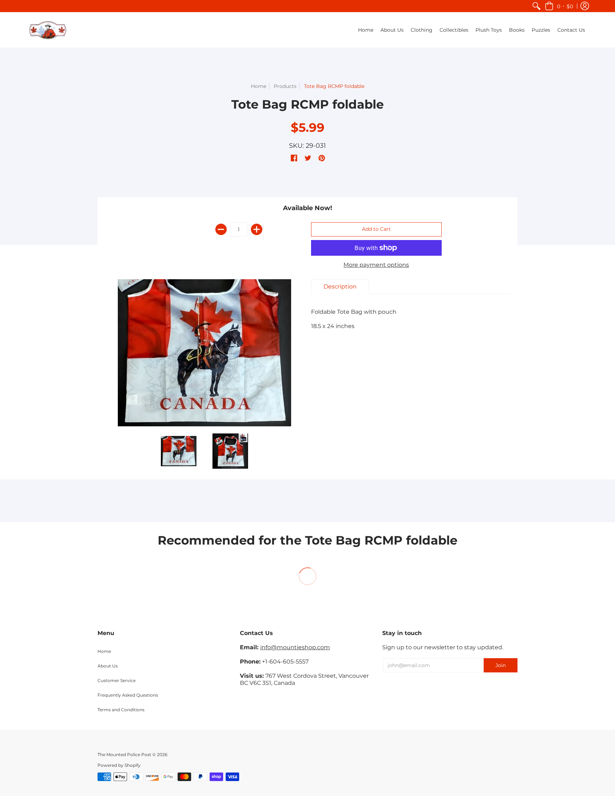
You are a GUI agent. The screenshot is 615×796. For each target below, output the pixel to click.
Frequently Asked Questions (128, 695)
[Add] (256, 229)
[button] (559, 6)
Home (258, 86)
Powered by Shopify (119, 765)
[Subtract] (221, 229)
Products (285, 86)
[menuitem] (536, 6)
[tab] (340, 286)
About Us (108, 665)
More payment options (376, 264)
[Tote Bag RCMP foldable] (178, 451)
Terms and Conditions (121, 709)
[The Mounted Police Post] (47, 30)
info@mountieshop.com (295, 647)
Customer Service (117, 680)
